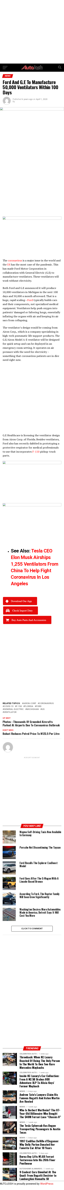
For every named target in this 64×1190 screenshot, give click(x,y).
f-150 (19, 706)
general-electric (14, 709)
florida (29, 706)
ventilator (10, 712)
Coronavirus (46, 703)
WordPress (46, 1183)
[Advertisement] (32, 32)
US (43, 709)
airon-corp (29, 703)
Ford (38, 706)
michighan (33, 709)
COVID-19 (8, 706)
